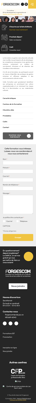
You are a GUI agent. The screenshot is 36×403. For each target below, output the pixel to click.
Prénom (6, 168)
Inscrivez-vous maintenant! (18, 30)
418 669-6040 (10, 317)
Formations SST (9, 333)
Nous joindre (7, 351)
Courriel (6, 176)
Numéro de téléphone (11, 185)
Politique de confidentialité (18, 400)
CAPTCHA (6, 226)
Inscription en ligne (10, 348)
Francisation (7, 337)
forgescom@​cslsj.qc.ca (14, 314)
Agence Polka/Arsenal (24, 398)
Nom (5, 159)
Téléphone (23, 221)
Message (6, 193)
